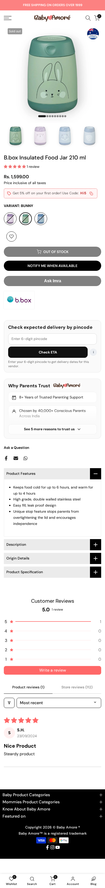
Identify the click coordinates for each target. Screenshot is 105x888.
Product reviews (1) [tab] (28, 687)
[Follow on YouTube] (57, 847)
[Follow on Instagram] (52, 847)
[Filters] (9, 703)
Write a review (52, 670)
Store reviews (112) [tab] (77, 687)
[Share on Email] (16, 458)
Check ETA (48, 352)
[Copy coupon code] (91, 193)
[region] (52, 409)
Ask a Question (16, 447)
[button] (15, 166)
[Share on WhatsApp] (25, 458)
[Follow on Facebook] (47, 847)
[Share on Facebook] (6, 458)
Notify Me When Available (52, 265)
